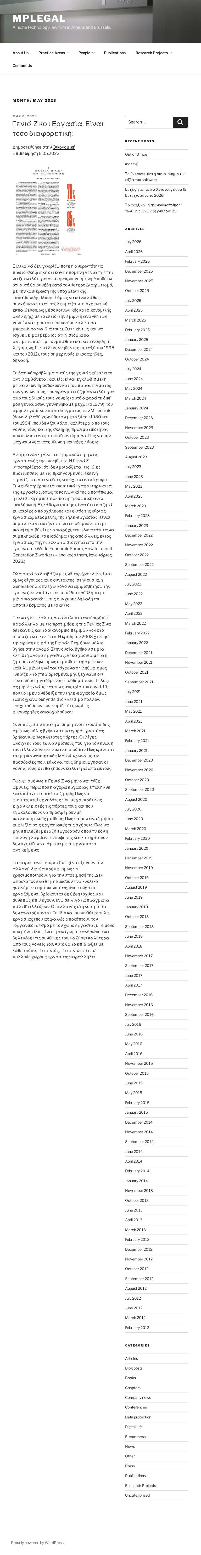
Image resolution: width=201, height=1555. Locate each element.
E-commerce (136, 1436)
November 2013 (139, 1190)
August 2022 (136, 574)
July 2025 (133, 300)
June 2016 (134, 1034)
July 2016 (133, 1024)
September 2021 (139, 682)
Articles (131, 1358)
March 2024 (135, 398)
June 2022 (134, 593)
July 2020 (133, 809)
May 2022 (133, 603)
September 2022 (139, 564)
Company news (138, 1397)
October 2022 (137, 555)
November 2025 (139, 281)
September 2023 (139, 447)
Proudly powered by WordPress (37, 1542)
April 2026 (134, 251)
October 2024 (137, 359)
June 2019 (134, 897)
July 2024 (133, 369)
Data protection (138, 1417)
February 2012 (137, 1327)
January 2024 (136, 408)
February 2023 (137, 515)
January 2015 (136, 1112)
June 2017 (133, 975)
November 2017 (139, 956)
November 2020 (139, 770)
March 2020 (135, 828)
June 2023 (134, 476)
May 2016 (133, 1043)
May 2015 (133, 1092)
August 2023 (136, 457)
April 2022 (133, 613)
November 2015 (139, 1063)
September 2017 (139, 965)
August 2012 (136, 1288)
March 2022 (135, 623)
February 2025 (137, 330)
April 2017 (133, 985)
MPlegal (39, 18)
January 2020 (136, 848)
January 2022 (136, 642)
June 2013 (134, 1210)
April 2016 (133, 1053)
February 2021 (137, 740)
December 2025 (139, 271)
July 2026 (133, 241)
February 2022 (137, 633)
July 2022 (133, 584)
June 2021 (133, 701)
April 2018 (133, 946)
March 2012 (135, 1317)
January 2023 (136, 525)
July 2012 (133, 1298)
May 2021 (133, 711)
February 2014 (137, 1171)
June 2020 (134, 818)
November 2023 (139, 427)
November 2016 (139, 1004)
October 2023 (137, 437)
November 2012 (139, 1259)
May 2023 (133, 486)
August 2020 (136, 799)
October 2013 (137, 1200)
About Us (21, 52)
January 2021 (136, 750)
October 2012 (136, 1268)
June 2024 (134, 378)
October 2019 (137, 877)
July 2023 (133, 466)
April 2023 (134, 496)
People (84, 52)
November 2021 (139, 662)
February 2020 (137, 838)
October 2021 (136, 672)
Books (130, 1378)
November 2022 (139, 545)
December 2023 (139, 417)
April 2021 (133, 721)
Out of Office (136, 154)
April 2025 (134, 310)
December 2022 (139, 535)
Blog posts (134, 1368)
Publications (115, 52)
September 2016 (139, 1014)
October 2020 (137, 780)
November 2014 (139, 1132)
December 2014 (139, 1122)
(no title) (131, 164)
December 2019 (139, 858)
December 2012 (138, 1249)
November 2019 (139, 867)
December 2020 (139, 760)
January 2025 (136, 339)
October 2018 (137, 916)
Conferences (136, 1407)
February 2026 (137, 261)
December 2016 (139, 995)
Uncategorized (137, 1495)
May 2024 (133, 388)
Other (130, 1456)
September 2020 (139, 789)
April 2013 (133, 1220)
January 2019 (136, 907)
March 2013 (135, 1229)
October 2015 (137, 1073)
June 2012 (133, 1308)
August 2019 (136, 887)
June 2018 (134, 936)
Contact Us (22, 65)
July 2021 (133, 691)
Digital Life (134, 1426)
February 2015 (137, 1102)
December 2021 (138, 652)
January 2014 (136, 1181)
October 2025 (137, 290)
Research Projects (152, 52)
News (130, 1446)
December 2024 (139, 349)
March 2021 (135, 731)
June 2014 (134, 1151)
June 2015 (134, 1083)
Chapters (133, 1387)
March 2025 (135, 320)
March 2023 (135, 506)
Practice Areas (51, 52)
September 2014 (139, 1141)
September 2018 (139, 926)
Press (130, 1466)
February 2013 (137, 1239)
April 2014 (133, 1161)
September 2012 (139, 1278)
